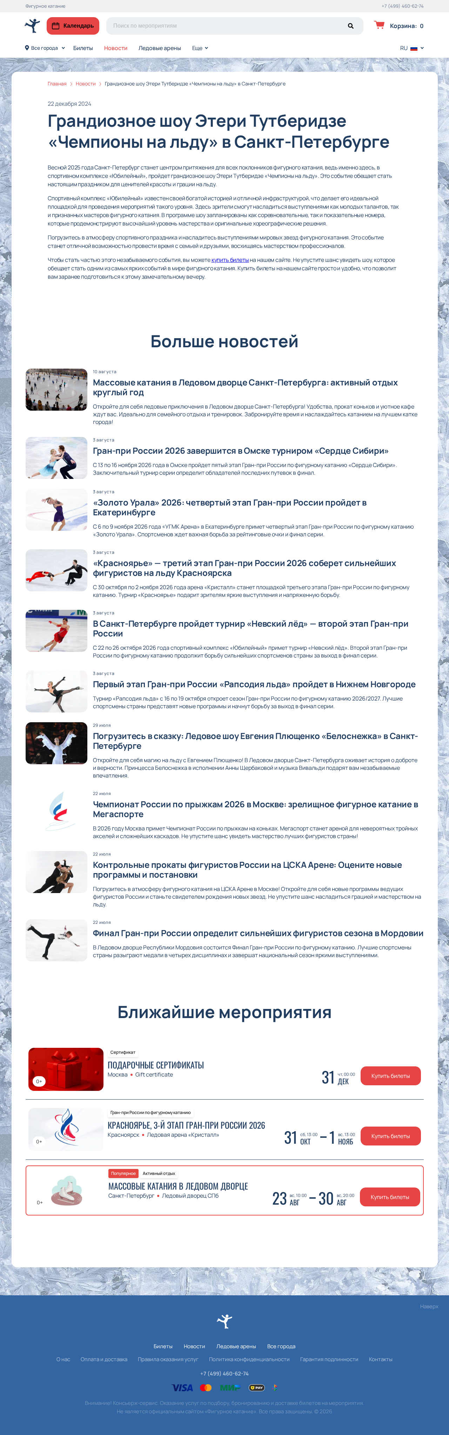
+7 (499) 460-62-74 (403, 6)
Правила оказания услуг (168, 1359)
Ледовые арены (160, 48)
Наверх (429, 1306)
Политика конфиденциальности (249, 1359)
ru (404, 48)
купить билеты (230, 260)
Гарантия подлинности (329, 1359)
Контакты (381, 1359)
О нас (63, 1359)
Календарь (78, 26)
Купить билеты (390, 1076)
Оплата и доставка (104, 1359)
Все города (44, 47)
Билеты (83, 48)
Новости (115, 48)
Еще (197, 48)
